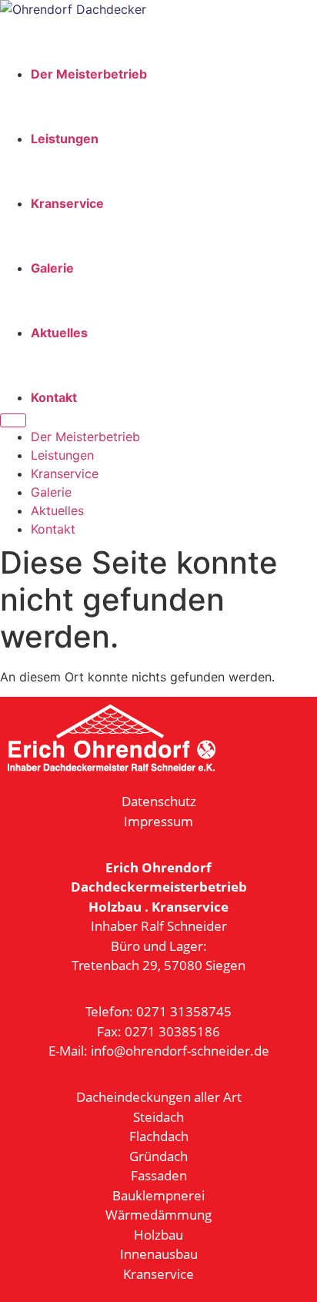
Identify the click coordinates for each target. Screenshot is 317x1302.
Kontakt (54, 397)
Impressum (158, 821)
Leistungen (64, 138)
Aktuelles (59, 332)
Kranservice (67, 203)
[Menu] (13, 420)
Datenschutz (159, 801)
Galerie (52, 268)
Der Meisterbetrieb (89, 74)
